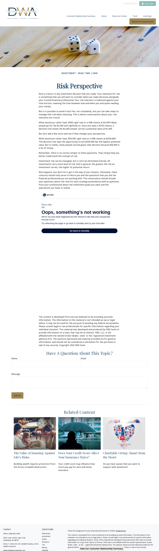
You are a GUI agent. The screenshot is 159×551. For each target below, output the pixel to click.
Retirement (46, 533)
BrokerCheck (121, 531)
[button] (81, 16)
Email (83, 358)
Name (14, 358)
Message (15, 374)
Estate (44, 539)
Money (44, 547)
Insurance (45, 542)
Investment (46, 536)
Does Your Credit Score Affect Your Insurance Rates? (78, 455)
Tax (43, 545)
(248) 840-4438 (131, 3)
